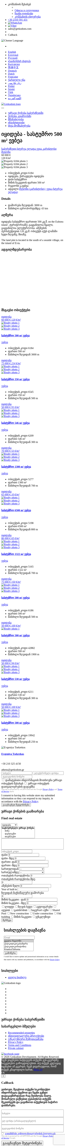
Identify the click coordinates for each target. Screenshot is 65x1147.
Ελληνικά (13, 55)
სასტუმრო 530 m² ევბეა (15, 679)
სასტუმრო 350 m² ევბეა (15, 379)
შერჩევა (7, 920)
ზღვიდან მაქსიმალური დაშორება (22, 892)
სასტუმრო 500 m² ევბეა (15, 335)
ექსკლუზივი (43, 916)
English (12, 51)
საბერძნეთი (9, 148)
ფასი (4, 854)
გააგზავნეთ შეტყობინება (16, 805)
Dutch (11, 73)
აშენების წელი (10, 885)
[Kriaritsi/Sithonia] (19, 949)
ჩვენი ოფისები (24, 13)
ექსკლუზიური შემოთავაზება (25, 1039)
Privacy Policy (48, 789)
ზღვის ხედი (25, 906)
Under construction (43, 913)
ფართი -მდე (9, 865)
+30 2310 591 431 (18, 19)
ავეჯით (5, 910)
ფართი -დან (9, 861)
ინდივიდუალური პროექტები (26, 1035)
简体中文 (13, 67)
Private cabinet (16, 1048)
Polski (11, 86)
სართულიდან (10, 868)
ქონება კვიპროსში (19, 116)
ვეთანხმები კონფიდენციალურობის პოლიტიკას (30, 1133)
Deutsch (12, 70)
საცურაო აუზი (39, 910)
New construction (19, 913)
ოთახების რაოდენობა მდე (18, 879)
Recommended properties (21, 1032)
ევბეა (4, 342)
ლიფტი (9, 906)
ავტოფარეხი (44, 906)
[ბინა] (18, 831)
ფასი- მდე (7, 858)
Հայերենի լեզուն (19, 61)
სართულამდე (10, 872)
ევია (39, 148)
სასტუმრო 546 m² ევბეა (15, 422)
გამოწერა (10, 953)
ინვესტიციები (16, 122)
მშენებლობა (16, 119)
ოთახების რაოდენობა (15, 875)
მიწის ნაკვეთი (23, 916)
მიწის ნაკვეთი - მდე (13, 903)
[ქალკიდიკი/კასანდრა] (19, 943)
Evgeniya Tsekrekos (12, 754)
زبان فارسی (14, 83)
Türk (10, 92)
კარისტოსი (49, 148)
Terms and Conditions (19, 1045)
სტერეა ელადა (26, 148)
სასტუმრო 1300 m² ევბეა (16, 466)
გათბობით (20, 910)
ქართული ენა (16, 79)
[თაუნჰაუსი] (18, 836)
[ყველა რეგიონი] (19, 941)
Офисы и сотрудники (27, 10)
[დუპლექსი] (18, 833)
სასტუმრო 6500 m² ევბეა (16, 510)
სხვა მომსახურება (19, 125)
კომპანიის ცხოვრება (28, 16)
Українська (14, 95)
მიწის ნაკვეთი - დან (13, 899)
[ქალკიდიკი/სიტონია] (19, 946)
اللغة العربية (14, 98)
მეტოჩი (5, 152)
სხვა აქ (38, 1069)
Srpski (11, 89)
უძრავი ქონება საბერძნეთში (25, 113)
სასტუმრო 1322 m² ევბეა (16, 554)
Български (14, 64)
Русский (13, 58)
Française (13, 76)
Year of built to (9, 889)
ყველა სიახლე (17, 977)
